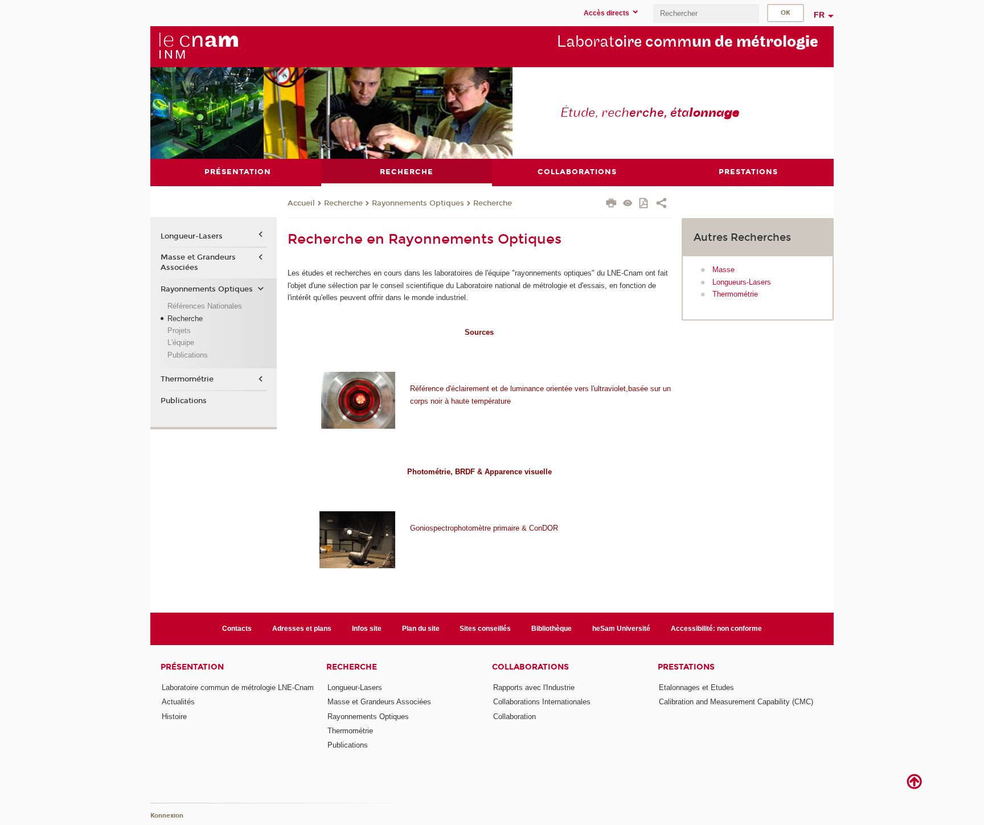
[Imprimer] (611, 204)
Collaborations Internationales (542, 701)
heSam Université (621, 629)
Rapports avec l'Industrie (534, 687)
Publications (187, 355)
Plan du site (421, 629)
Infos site (367, 629)
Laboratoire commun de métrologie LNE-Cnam (238, 687)
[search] (706, 13)
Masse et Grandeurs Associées (198, 262)
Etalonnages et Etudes (696, 687)
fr (819, 14)
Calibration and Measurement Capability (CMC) (736, 701)
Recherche (343, 203)
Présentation (192, 667)
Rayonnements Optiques (418, 203)
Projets (179, 330)
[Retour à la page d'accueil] (198, 46)
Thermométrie (735, 294)
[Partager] (661, 204)
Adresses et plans (301, 629)
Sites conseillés (485, 629)
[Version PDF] (644, 204)
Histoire (174, 716)
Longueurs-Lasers (741, 282)
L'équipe (180, 342)
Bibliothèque (551, 629)
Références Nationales (204, 306)
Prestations (686, 667)
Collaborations (530, 667)
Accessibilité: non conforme (716, 629)
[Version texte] (628, 204)
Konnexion (166, 815)
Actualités (178, 701)
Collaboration (514, 716)
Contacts (237, 629)
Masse (723, 269)
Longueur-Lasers (192, 236)
